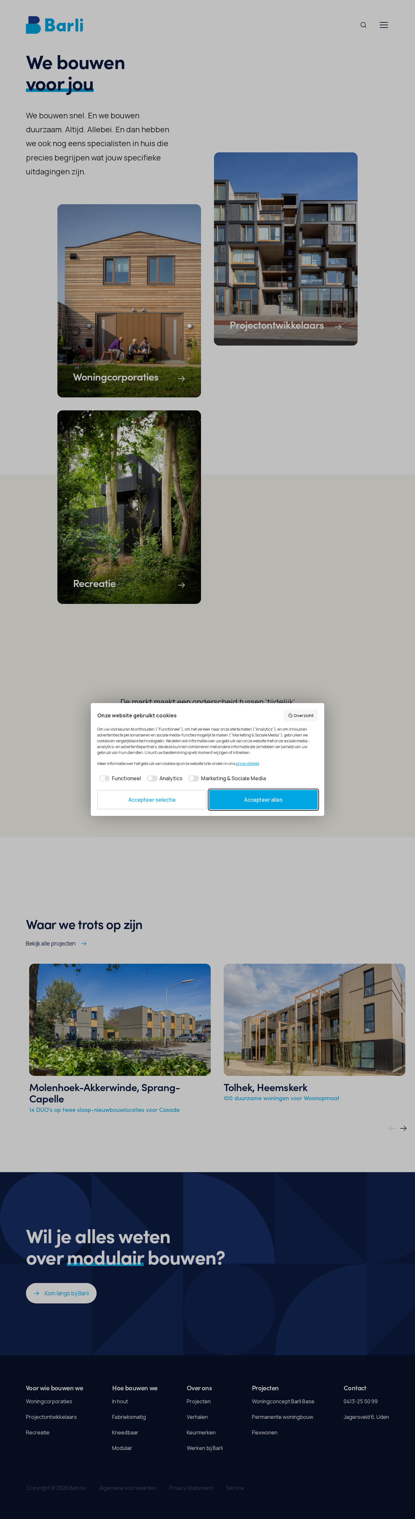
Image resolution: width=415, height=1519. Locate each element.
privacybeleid (247, 763)
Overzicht (304, 715)
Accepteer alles (263, 799)
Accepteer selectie (152, 799)
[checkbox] (119, 778)
